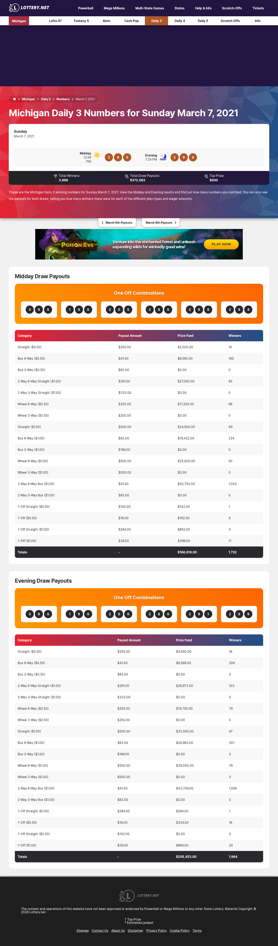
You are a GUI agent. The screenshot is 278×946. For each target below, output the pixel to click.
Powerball (85, 8)
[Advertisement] (139, 55)
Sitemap (83, 930)
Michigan (19, 21)
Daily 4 (180, 21)
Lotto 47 (55, 21)
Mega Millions (114, 8)
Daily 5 (203, 21)
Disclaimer (135, 930)
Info (257, 21)
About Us (118, 930)
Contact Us (100, 930)
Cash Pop (131, 21)
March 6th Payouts (119, 222)
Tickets (258, 8)
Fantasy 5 (81, 21)
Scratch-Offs (232, 8)
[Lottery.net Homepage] (14, 99)
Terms (197, 930)
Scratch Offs (230, 21)
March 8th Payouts (159, 222)
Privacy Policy (156, 930)
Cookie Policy (179, 930)
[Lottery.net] (29, 11)
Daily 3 (156, 21)
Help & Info (203, 8)
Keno (106, 21)
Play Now (221, 244)
